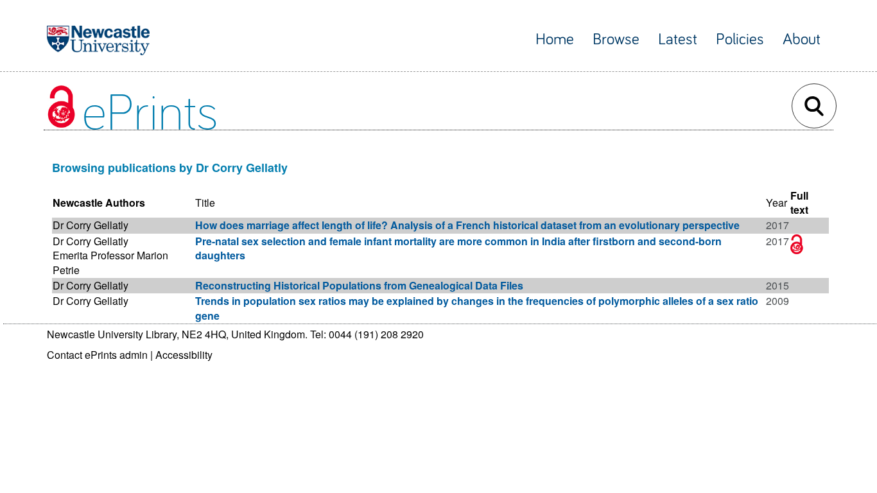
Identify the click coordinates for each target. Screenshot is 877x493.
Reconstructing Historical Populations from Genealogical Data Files (359, 285)
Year (776, 202)
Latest (677, 39)
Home (554, 39)
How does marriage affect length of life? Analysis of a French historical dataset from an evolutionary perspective (467, 225)
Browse (616, 39)
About (802, 39)
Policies (740, 39)
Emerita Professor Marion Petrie (110, 262)
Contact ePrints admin (97, 354)
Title (205, 202)
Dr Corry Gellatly (90, 225)
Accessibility (184, 354)
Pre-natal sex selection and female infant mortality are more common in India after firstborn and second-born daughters (458, 248)
